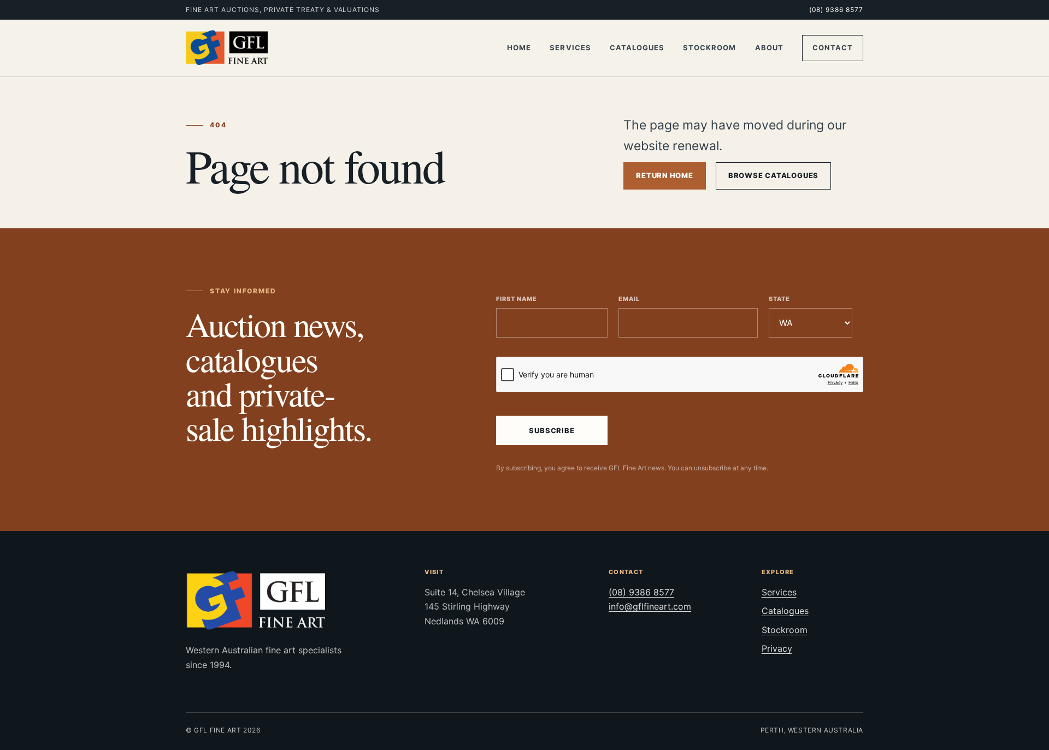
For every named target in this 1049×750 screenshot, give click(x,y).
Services (570, 47)
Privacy (777, 648)
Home (519, 47)
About (769, 47)
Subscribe (551, 430)
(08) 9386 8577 (836, 9)
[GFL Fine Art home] (227, 48)
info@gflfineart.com (650, 606)
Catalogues (637, 47)
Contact (832, 47)
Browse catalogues (773, 175)
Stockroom (709, 47)
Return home (664, 175)
